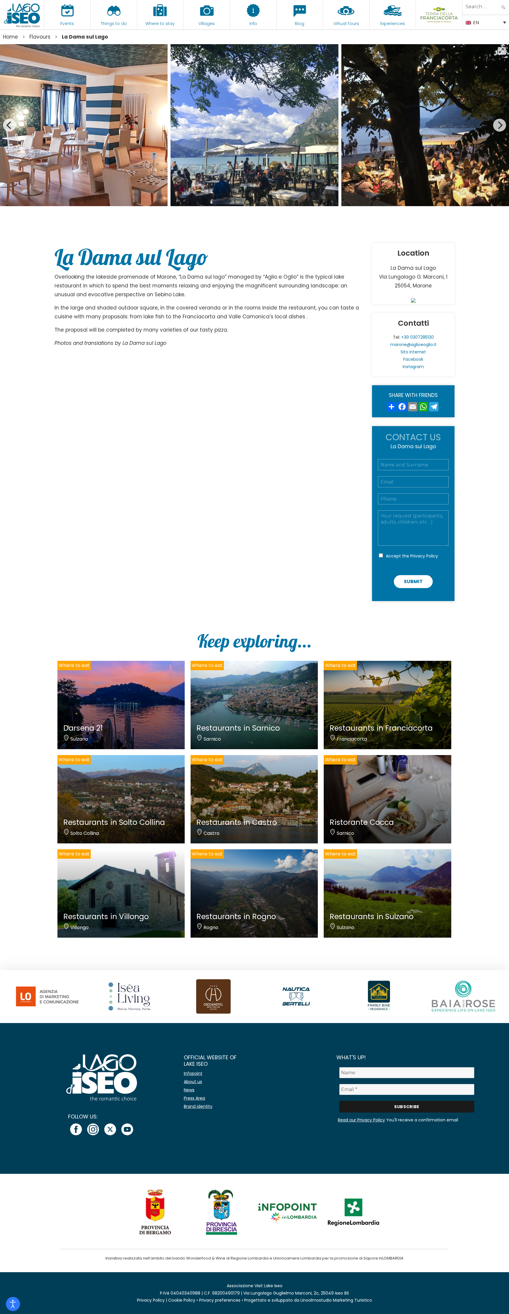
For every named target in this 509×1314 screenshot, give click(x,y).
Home (10, 36)
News (189, 1090)
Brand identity (198, 1106)
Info (253, 24)
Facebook (413, 359)
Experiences (392, 24)
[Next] (499, 125)
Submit (413, 581)
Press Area (194, 1098)
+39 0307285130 (417, 337)
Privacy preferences (219, 1300)
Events (67, 24)
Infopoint (193, 1073)
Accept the (412, 556)
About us (193, 1082)
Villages (207, 24)
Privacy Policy (424, 556)
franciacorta (439, 24)
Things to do (114, 24)
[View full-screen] (502, 51)
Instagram (413, 367)
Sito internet (413, 352)
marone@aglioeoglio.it (413, 344)
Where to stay (160, 24)
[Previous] (9, 125)
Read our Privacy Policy (361, 1120)
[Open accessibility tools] (13, 1304)
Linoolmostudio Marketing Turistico (336, 1300)
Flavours (39, 36)
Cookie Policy (181, 1300)
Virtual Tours (346, 24)
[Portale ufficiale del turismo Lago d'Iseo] (22, 14)
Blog (299, 24)
